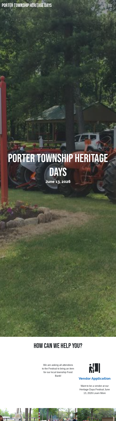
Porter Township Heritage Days (27, 5)
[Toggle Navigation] (110, 6)
